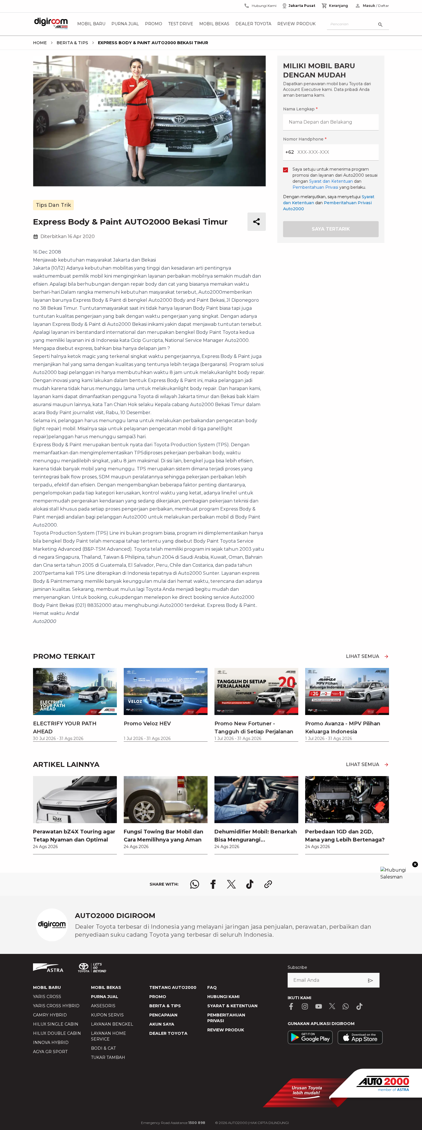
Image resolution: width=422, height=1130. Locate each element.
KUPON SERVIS (107, 1015)
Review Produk (296, 24)
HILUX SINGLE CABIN (55, 1024)
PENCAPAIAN (163, 1015)
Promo (153, 24)
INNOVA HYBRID (51, 1042)
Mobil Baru (91, 24)
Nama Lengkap (300, 109)
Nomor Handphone (304, 139)
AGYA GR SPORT (50, 1051)
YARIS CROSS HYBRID (56, 1005)
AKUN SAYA (161, 1024)
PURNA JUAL (104, 996)
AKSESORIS (103, 1005)
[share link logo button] (268, 884)
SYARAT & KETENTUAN (232, 1005)
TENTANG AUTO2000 (172, 987)
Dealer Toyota (253, 24)
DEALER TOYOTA (168, 1033)
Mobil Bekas (214, 24)
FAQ (212, 987)
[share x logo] (231, 884)
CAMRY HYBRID (50, 1015)
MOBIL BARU (47, 987)
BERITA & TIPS (165, 1005)
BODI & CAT (103, 1048)
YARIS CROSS (47, 996)
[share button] (256, 222)
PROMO (157, 996)
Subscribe (297, 967)
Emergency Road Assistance (173, 1123)
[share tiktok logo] (249, 884)
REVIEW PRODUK (225, 1029)
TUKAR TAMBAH (108, 1057)
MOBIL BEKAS (106, 987)
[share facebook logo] (213, 884)
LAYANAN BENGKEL (112, 1024)
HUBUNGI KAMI (223, 996)
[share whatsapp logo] (194, 884)
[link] (75, 815)
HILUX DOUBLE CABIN (57, 1033)
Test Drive (180, 24)
